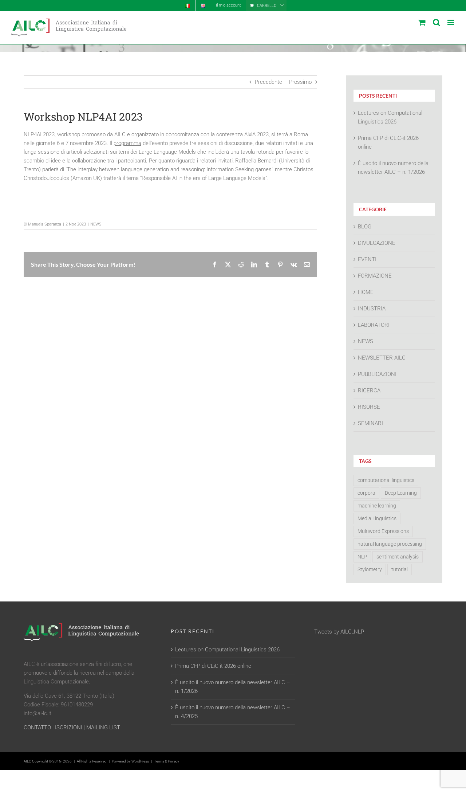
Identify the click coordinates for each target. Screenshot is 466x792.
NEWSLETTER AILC (382, 357)
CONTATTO (37, 727)
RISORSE (369, 407)
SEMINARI (370, 423)
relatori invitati (216, 160)
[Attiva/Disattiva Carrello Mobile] (422, 22)
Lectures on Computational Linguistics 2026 (227, 649)
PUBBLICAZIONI (377, 374)
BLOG (364, 226)
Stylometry (370, 569)
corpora (366, 493)
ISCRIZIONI (68, 727)
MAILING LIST (103, 727)
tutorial (399, 569)
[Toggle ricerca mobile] (436, 22)
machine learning (377, 506)
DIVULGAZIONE (376, 243)
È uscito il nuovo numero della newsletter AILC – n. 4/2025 (232, 712)
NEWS (96, 224)
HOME (366, 292)
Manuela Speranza (44, 224)
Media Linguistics (377, 518)
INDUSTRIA (372, 308)
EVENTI (367, 259)
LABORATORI (374, 325)
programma (127, 143)
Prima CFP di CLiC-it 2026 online (213, 666)
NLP (362, 557)
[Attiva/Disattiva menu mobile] (451, 22)
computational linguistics (386, 480)
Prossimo (300, 82)
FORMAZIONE (375, 276)
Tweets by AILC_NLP (339, 631)
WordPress (140, 761)
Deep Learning (401, 493)
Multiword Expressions (383, 531)
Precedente (268, 82)
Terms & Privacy (166, 761)
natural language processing (390, 544)
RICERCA (369, 390)
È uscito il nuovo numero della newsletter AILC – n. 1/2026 (232, 686)
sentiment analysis (397, 557)
